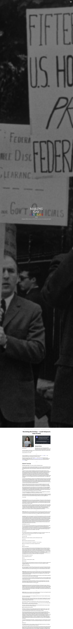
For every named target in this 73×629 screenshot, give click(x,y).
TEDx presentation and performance (37, 458)
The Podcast (28, 429)
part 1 (43, 455)
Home (25, 429)
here (35, 457)
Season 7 (31, 429)
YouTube (23, 460)
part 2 (46, 455)
